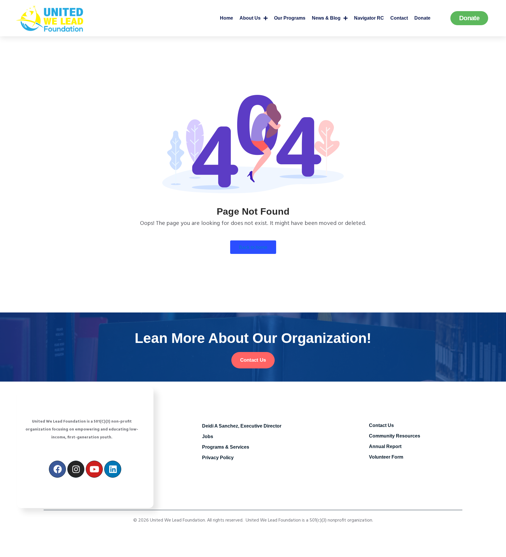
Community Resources (394, 435)
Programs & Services (225, 447)
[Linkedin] (112, 469)
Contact (399, 18)
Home (226, 18)
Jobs (207, 436)
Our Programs (289, 18)
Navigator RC (369, 18)
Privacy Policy (218, 457)
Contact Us (381, 425)
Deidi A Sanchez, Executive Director (241, 425)
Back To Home (253, 247)
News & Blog (326, 18)
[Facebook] (57, 469)
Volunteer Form (386, 457)
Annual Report (385, 446)
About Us (250, 18)
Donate (422, 18)
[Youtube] (94, 469)
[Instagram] (75, 469)
